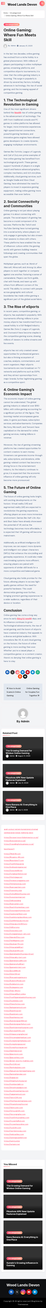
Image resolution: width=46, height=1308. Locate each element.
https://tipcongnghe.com (14, 1114)
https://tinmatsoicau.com (15, 884)
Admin (13, 46)
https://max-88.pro (12, 990)
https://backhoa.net (12, 1010)
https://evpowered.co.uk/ (15, 841)
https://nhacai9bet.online (15, 994)
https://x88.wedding (12, 900)
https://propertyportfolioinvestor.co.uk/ (21, 837)
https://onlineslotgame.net (15, 867)
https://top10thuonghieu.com (16, 1117)
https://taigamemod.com (14, 1094)
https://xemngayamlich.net (15, 1137)
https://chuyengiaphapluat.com (17, 1037)
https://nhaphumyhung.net (15, 1081)
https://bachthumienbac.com (16, 907)
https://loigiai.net (11, 1077)
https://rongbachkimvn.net (15, 874)
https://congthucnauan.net (15, 1047)
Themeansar (23, 1304)
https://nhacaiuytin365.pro (15, 924)
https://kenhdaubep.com (14, 1067)
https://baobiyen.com (13, 1014)
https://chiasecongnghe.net (16, 1034)
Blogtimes (35, 1301)
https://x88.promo (12, 927)
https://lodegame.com (13, 987)
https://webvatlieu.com (14, 1134)
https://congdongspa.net (15, 1044)
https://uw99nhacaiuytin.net (16, 920)
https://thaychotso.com (14, 1004)
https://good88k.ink (12, 970)
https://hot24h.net (12, 1064)
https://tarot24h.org (13, 1097)
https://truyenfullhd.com (14, 1121)
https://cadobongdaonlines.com (18, 917)
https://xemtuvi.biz (12, 1141)
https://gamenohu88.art (14, 964)
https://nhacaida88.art (13, 947)
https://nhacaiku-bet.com (15, 957)
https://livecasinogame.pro (15, 977)
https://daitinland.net (13, 1051)
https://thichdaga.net (13, 877)
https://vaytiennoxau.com (15, 1131)
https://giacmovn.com (13, 1054)
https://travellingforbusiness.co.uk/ (19, 844)
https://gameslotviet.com (15, 967)
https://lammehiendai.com (15, 1074)
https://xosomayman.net (14, 897)
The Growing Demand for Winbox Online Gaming (19, 751)
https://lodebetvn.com (13, 984)
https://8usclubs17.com (14, 860)
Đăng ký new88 (24, 618)
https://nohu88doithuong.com (17, 894)
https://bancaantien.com (14, 887)
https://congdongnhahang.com (17, 1041)
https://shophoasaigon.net (15, 1087)
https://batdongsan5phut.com (17, 1024)
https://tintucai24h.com (14, 1111)
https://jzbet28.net (12, 974)
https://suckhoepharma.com (16, 1091)
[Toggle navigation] (3, 3)
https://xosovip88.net (13, 870)
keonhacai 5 (9, 849)
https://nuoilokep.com (13, 1001)
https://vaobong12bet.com (15, 914)
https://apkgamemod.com (15, 1007)
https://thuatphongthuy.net (16, 1104)
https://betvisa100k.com (14, 1031)
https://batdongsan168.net (15, 1021)
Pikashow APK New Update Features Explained (20, 778)
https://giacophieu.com (14, 1057)
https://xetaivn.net (12, 1144)
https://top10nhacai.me (14, 864)
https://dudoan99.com (13, 950)
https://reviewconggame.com (16, 880)
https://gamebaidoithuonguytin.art (19, 954)
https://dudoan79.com (13, 944)
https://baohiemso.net (13, 1017)
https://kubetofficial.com (14, 980)
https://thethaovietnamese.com (17, 1101)
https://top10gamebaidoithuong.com (20, 997)
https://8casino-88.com (14, 857)
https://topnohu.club (13, 890)
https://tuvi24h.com (12, 1127)
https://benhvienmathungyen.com (18, 1027)
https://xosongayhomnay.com (17, 910)
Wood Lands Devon (22, 4)
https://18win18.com (12, 854)
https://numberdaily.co (13, 1084)
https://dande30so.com (14, 937)
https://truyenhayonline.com (16, 1124)
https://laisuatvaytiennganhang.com (19, 1071)
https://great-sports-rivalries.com (18, 1061)
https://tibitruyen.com (13, 1107)
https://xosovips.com (13, 930)
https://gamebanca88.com (15, 960)
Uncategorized (11, 24)
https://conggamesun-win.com (17, 934)
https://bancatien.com (13, 904)
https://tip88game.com (14, 940)
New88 (17, 112)
